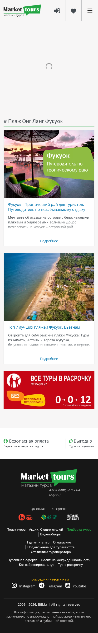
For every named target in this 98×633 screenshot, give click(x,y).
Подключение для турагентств (50, 547)
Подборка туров (79, 529)
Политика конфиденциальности (65, 560)
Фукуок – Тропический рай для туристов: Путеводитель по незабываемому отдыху (46, 207)
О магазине (62, 542)
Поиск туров (16, 529)
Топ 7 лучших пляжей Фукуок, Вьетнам (44, 327)
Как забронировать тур (36, 565)
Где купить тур (38, 542)
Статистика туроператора (51, 552)
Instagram (26, 586)
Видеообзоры (50, 534)
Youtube (79, 586)
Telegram (54, 586)
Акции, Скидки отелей (46, 529)
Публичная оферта (22, 560)
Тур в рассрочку (70, 565)
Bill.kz (42, 604)
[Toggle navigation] (90, 10)
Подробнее (49, 241)
